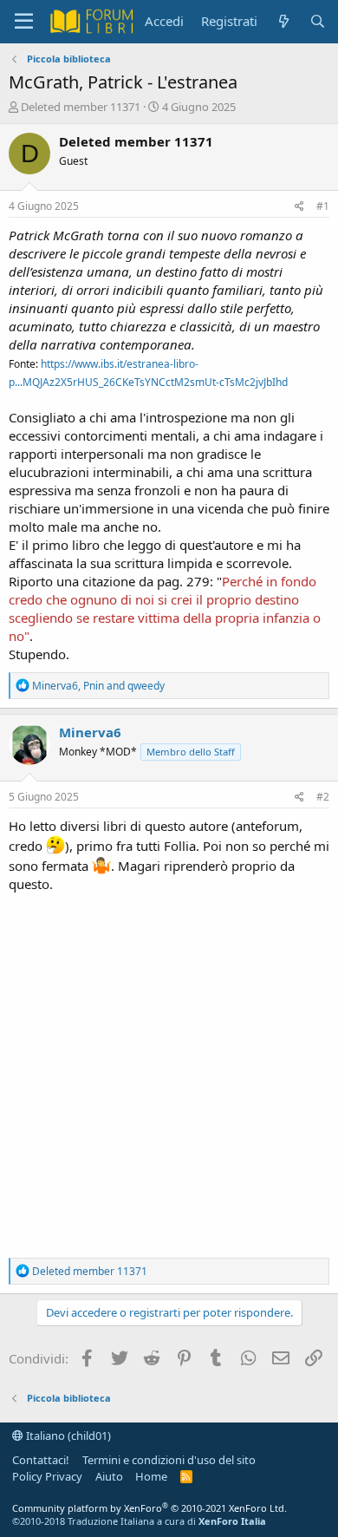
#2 (322, 796)
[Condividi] (299, 207)
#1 (322, 206)
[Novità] (283, 21)
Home (151, 1476)
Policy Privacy (47, 1476)
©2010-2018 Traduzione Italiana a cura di (139, 1520)
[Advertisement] (169, 1071)
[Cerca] (318, 21)
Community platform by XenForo (149, 1507)
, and (98, 685)
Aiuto (109, 1476)
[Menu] (23, 21)
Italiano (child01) (67, 1435)
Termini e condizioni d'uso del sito (169, 1460)
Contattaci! (40, 1460)
